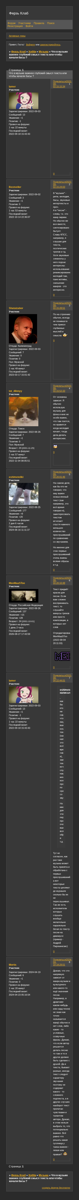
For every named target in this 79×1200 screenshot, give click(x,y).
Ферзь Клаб (18, 51)
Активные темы (17, 36)
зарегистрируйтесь (50, 44)
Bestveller (15, 187)
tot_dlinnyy (15, 391)
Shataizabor (16, 308)
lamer (12, 86)
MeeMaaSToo (17, 583)
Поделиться (59, 81)
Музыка (43, 51)
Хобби (32, 51)
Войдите (30, 44)
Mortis (12, 964)
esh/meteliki (16, 477)
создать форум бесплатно (56, 1187)
